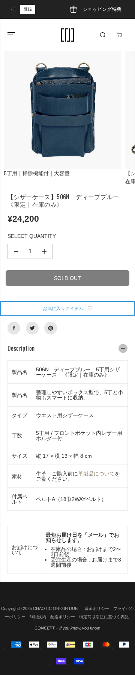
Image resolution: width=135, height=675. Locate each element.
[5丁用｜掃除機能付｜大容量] (63, 110)
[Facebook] (14, 328)
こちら (102, 9)
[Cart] (119, 35)
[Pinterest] (50, 328)
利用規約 (38, 616)
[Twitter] (32, 328)
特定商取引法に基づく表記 (104, 616)
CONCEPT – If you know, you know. (67, 628)
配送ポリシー (62, 616)
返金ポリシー (96, 608)
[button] (12, 35)
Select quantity (32, 236)
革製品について (96, 474)
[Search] (102, 35)
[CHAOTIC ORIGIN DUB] (67, 35)
